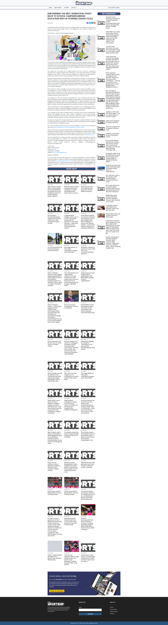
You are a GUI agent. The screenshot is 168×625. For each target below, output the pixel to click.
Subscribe (90, 614)
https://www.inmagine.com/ (59, 152)
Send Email (53, 149)
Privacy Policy (113, 609)
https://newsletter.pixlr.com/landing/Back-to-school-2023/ (68, 127)
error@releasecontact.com (63, 161)
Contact (112, 613)
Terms (111, 607)
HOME (50, 7)
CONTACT (73, 7)
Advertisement (114, 611)
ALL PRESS (66, 7)
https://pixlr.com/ (89, 134)
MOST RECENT (57, 7)
